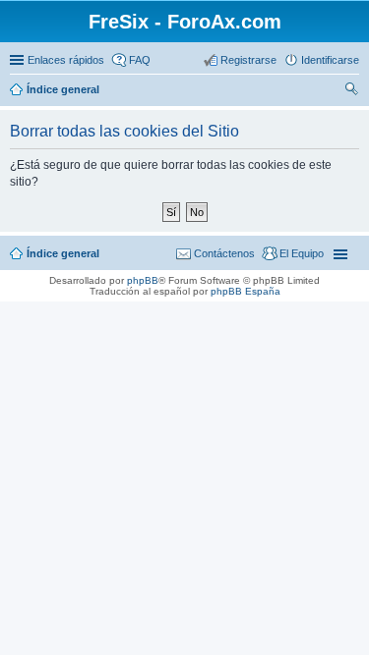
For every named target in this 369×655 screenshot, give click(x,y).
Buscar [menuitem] (351, 91)
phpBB (142, 280)
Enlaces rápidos (66, 60)
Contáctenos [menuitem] (224, 253)
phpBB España (245, 291)
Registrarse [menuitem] (248, 60)
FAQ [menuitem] (140, 60)
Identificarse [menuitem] (330, 60)
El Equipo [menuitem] (301, 253)
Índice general (63, 89)
